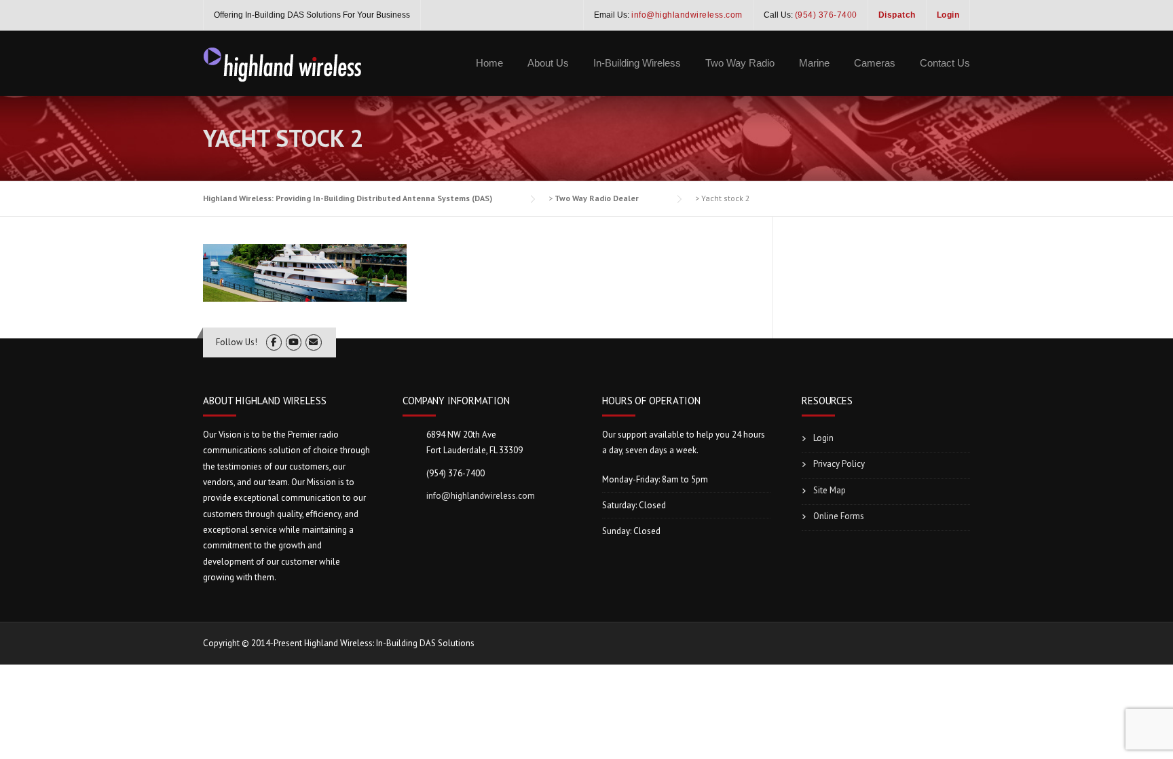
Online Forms (838, 516)
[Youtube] (293, 342)
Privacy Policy (839, 464)
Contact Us (945, 63)
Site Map (829, 490)
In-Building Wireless (637, 63)
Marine (814, 63)
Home (489, 63)
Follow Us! (236, 342)
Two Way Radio (740, 63)
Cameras (874, 63)
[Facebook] (274, 342)
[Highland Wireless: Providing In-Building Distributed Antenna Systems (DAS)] (283, 63)
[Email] (313, 342)
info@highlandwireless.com (480, 495)
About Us (548, 63)
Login (823, 438)
